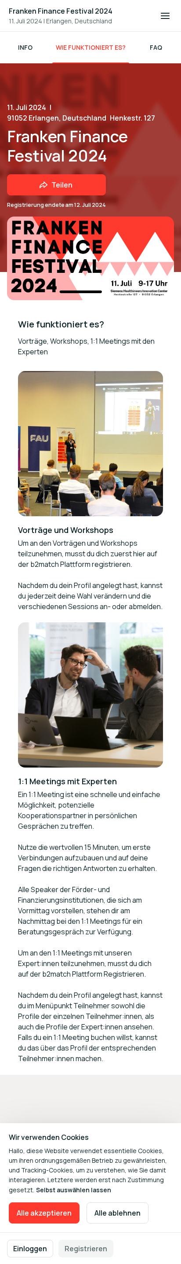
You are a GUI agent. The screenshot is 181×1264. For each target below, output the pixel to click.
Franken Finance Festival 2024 (60, 11)
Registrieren (86, 1248)
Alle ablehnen (117, 1213)
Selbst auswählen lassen (73, 1190)
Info (25, 47)
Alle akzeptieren (44, 1213)
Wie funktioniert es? (91, 47)
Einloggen (30, 1248)
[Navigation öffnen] (165, 16)
